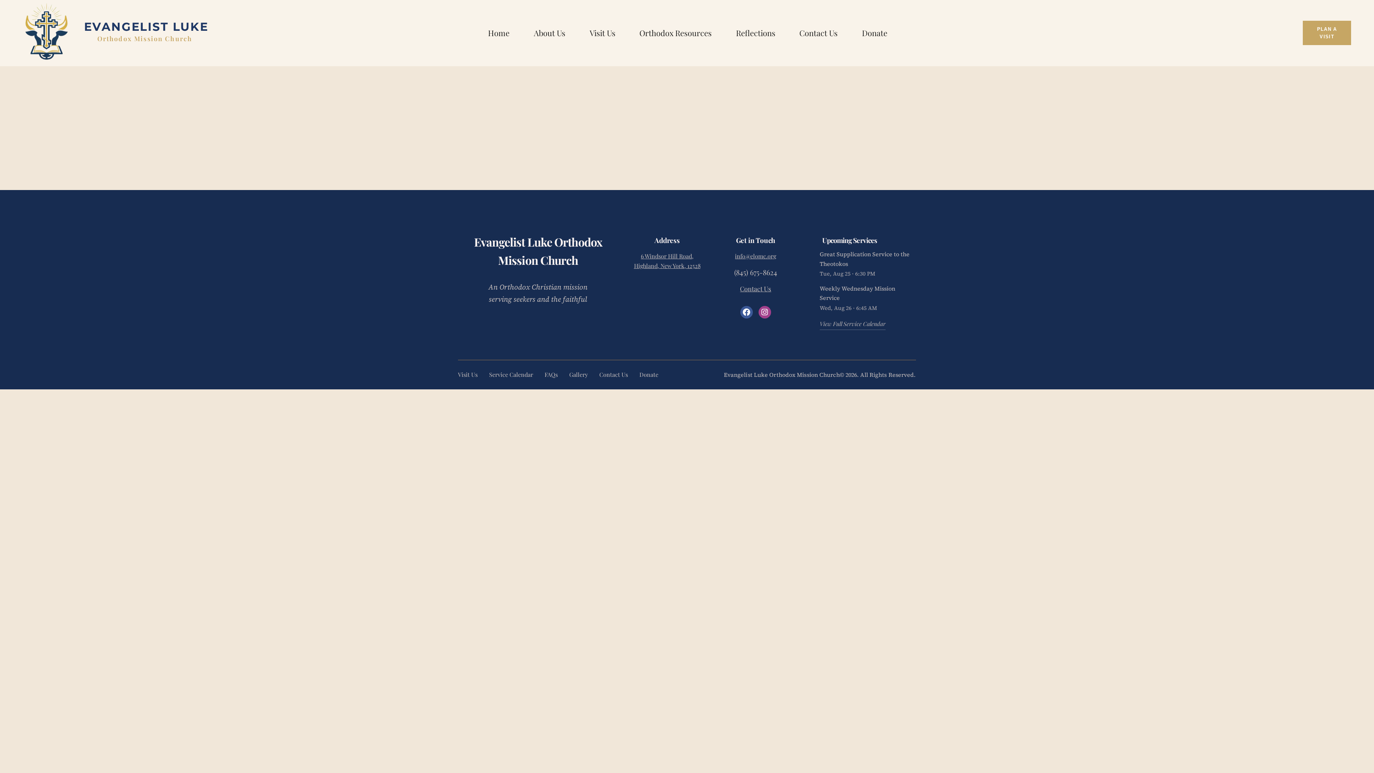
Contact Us (755, 289)
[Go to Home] (146, 32)
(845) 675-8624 (755, 272)
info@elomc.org (755, 256)
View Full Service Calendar (853, 323)
